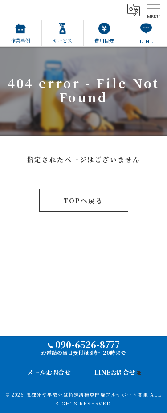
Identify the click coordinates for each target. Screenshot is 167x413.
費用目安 (104, 40)
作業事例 (20, 40)
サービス (62, 40)
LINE (146, 40)
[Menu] (153, 10)
